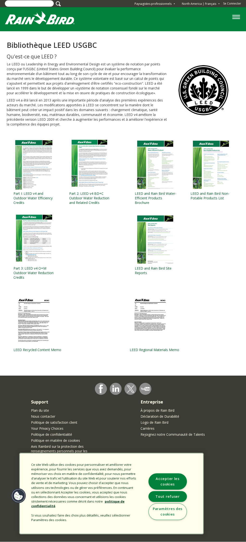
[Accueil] (44, 19)
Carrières (147, 428)
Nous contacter (43, 416)
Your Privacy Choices (47, 428)
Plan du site (40, 410)
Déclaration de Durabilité (160, 416)
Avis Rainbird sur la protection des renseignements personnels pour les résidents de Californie (59, 451)
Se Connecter (232, 3)
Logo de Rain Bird (154, 422)
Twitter (130, 389)
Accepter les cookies (167, 482)
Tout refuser (167, 496)
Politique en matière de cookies (55, 440)
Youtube (145, 388)
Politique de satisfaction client (54, 422)
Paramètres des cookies (167, 512)
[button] (18, 496)
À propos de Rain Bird (157, 410)
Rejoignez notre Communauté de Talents (173, 434)
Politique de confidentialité (51, 434)
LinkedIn (115, 388)
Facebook (101, 388)
